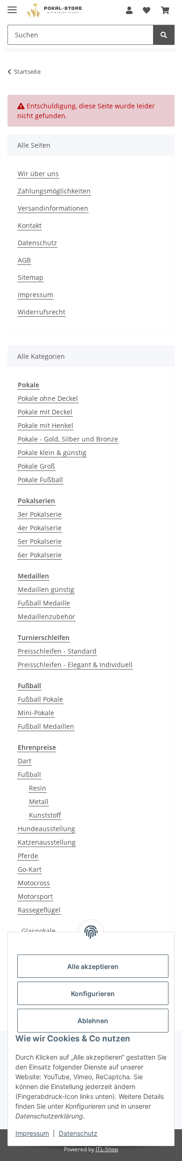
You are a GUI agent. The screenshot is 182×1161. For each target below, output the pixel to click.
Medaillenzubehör (46, 616)
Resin (37, 787)
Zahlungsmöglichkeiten (54, 190)
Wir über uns (38, 173)
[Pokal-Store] (54, 10)
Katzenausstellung (47, 842)
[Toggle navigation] (12, 6)
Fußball (29, 774)
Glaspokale (38, 930)
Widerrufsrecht (41, 311)
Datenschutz (78, 1133)
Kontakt (30, 225)
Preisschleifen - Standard (57, 651)
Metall (39, 801)
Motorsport (35, 896)
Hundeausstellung (46, 828)
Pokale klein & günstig (52, 452)
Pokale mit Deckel (45, 411)
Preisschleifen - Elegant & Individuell (75, 664)
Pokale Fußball (40, 479)
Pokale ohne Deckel (48, 398)
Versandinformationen (53, 208)
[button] (129, 10)
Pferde (28, 855)
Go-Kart (30, 869)
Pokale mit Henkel (45, 425)
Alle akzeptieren (93, 966)
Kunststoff (45, 815)
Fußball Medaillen (46, 726)
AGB (24, 260)
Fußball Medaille (44, 602)
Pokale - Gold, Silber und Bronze (68, 438)
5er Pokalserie (40, 541)
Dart (24, 760)
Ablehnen (92, 1021)
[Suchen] (164, 35)
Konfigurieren (93, 993)
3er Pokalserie (40, 514)
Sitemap (30, 277)
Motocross (34, 882)
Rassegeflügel (39, 909)
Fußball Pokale (40, 699)
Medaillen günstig (46, 589)
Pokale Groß (36, 466)
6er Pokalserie (40, 554)
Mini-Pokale (36, 712)
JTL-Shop (107, 1149)
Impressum (32, 1133)
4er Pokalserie (40, 527)
